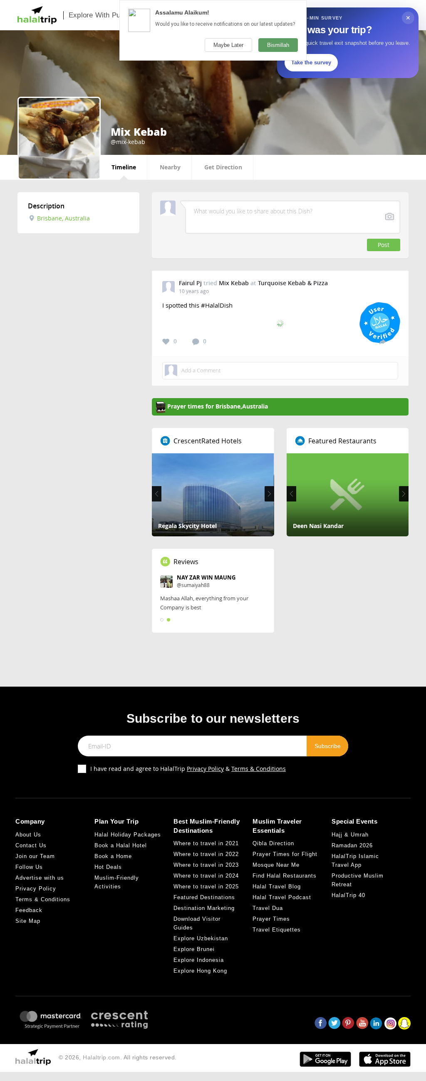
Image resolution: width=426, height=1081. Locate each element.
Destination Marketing (204, 908)
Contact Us (31, 845)
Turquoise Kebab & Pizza (293, 283)
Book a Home (113, 856)
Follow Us (29, 867)
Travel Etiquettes (277, 930)
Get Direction (223, 167)
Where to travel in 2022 (206, 854)
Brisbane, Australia (62, 218)
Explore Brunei (194, 949)
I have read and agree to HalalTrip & (188, 769)
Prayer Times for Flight (285, 854)
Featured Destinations (204, 897)
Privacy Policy (205, 769)
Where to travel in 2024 (206, 876)
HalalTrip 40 (348, 895)
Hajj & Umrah (350, 835)
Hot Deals (108, 867)
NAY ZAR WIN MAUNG (206, 577)
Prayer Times (271, 919)
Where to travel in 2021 (206, 843)
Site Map (27, 921)
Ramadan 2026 (352, 845)
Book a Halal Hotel (120, 845)
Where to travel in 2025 (206, 886)
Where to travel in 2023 (206, 865)
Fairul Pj (190, 283)
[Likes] (166, 342)
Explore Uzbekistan (200, 938)
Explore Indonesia (198, 960)
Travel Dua (268, 908)
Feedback (28, 910)
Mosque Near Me (276, 865)
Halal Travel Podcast (282, 897)
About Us (28, 835)
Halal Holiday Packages (127, 835)
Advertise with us (39, 878)
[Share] (382, 341)
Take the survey (311, 62)
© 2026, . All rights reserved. (118, 1057)
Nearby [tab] (170, 167)
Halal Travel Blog (277, 886)
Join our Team (35, 856)
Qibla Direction (273, 843)
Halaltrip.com (101, 1057)
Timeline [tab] (123, 167)
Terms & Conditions (258, 769)
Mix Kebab (234, 283)
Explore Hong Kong (200, 971)
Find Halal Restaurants (285, 876)
